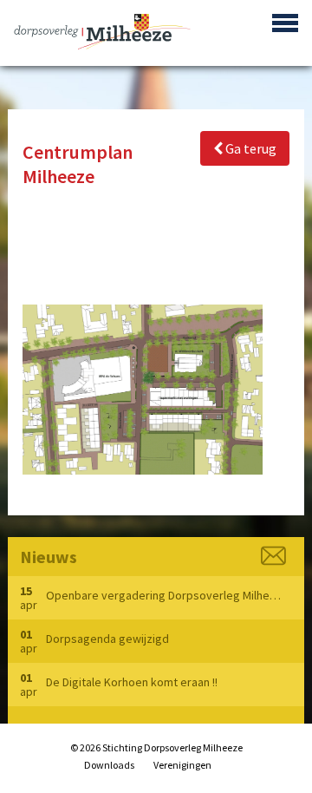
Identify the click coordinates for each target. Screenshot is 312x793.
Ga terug (249, 148)
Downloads (109, 764)
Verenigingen (182, 764)
